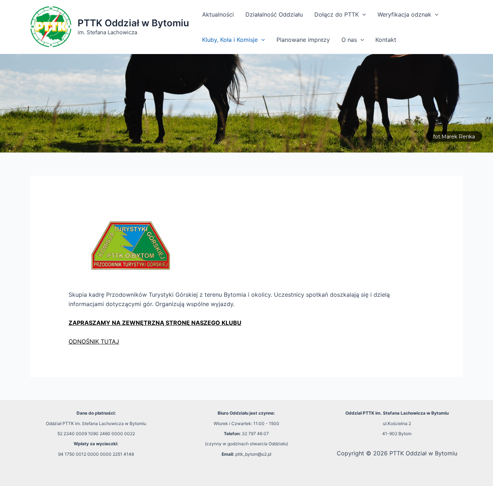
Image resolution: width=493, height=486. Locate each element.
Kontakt (385, 39)
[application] (362, 14)
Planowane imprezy (303, 39)
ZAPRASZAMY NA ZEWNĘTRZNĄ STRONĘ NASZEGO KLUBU (155, 322)
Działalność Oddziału (274, 14)
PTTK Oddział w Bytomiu (133, 22)
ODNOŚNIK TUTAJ (94, 341)
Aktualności (218, 14)
